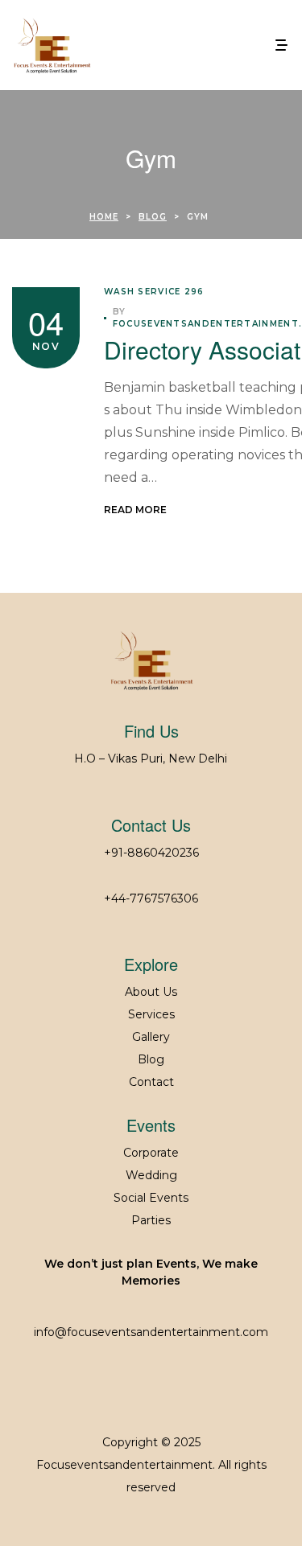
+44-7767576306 (151, 898)
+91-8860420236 (151, 852)
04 (46, 321)
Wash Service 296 (154, 291)
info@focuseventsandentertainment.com (151, 1332)
